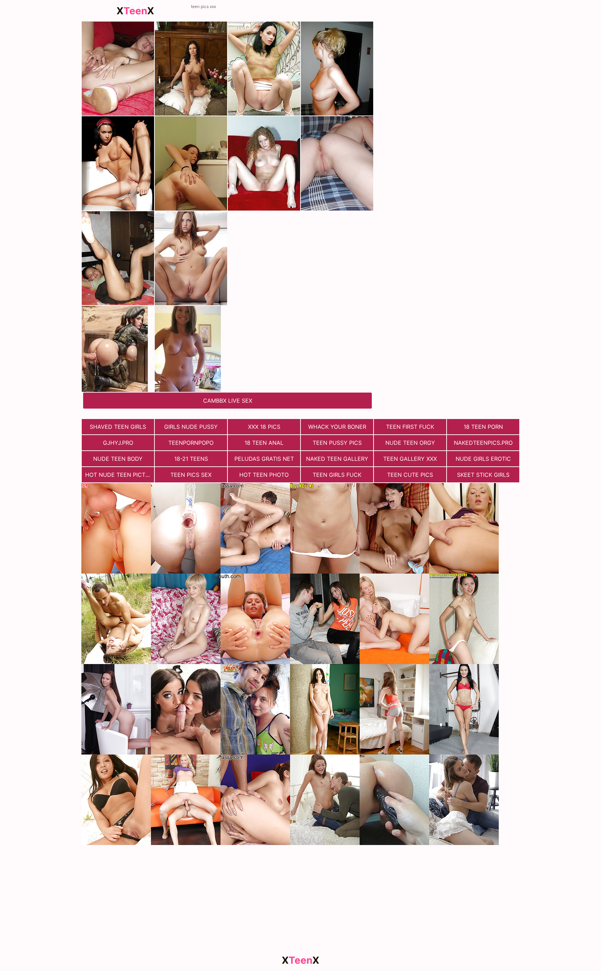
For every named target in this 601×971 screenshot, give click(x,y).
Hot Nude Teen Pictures (119, 474)
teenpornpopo (191, 442)
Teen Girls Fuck (337, 474)
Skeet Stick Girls (483, 474)
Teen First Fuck (410, 426)
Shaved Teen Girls (118, 426)
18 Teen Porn (483, 426)
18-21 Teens (191, 458)
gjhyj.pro (118, 442)
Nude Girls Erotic (483, 458)
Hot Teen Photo (264, 474)
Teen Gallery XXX (410, 458)
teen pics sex (190, 474)
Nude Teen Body (118, 458)
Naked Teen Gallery (337, 458)
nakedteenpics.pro (483, 442)
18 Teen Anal (264, 442)
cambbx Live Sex (227, 400)
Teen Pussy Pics (337, 442)
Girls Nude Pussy (191, 426)
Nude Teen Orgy (410, 442)
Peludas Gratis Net (264, 458)
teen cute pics (410, 474)
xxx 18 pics (264, 426)
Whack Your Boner (337, 426)
